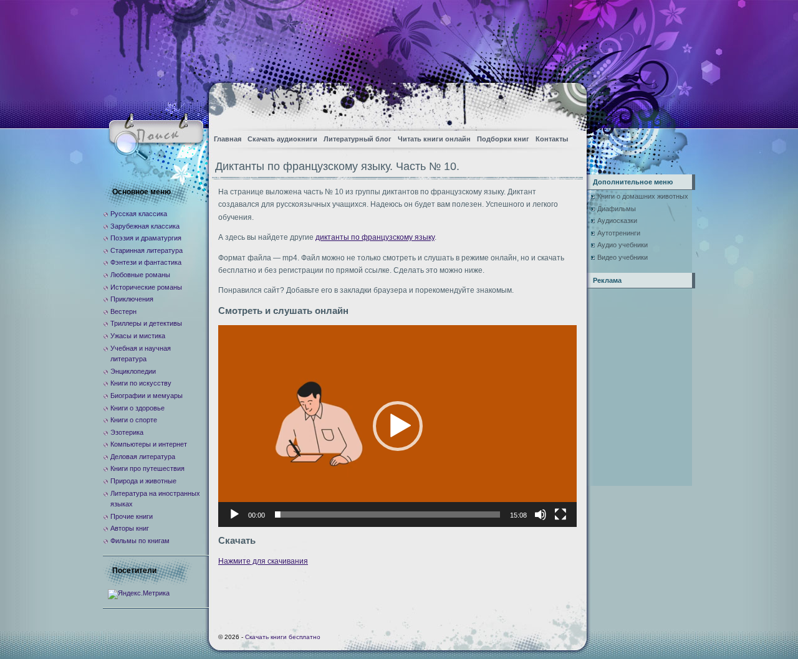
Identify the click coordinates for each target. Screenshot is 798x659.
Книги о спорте (133, 420)
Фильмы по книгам (140, 540)
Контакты (552, 139)
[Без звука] (540, 514)
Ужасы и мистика (137, 335)
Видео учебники (622, 257)
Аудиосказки (617, 220)
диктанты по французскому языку (375, 237)
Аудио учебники (622, 245)
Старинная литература (146, 250)
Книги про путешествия (147, 468)
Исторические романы (146, 287)
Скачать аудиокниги (282, 139)
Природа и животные (143, 481)
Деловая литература (142, 456)
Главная (227, 139)
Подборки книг (503, 139)
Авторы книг (129, 528)
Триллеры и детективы (146, 323)
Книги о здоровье (137, 408)
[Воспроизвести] (234, 514)
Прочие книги (131, 516)
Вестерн (123, 311)
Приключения (131, 299)
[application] (397, 425)
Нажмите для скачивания (263, 561)
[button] (398, 426)
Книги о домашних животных (642, 196)
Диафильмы (616, 208)
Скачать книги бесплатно (282, 636)
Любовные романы (140, 274)
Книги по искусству (140, 383)
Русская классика (138, 213)
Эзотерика (126, 432)
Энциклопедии (133, 371)
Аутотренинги (618, 233)
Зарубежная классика (145, 226)
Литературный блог (358, 139)
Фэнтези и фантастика (145, 262)
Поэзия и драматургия (145, 238)
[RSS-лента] (566, 103)
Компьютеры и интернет (148, 444)
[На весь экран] (560, 514)
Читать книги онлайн (434, 139)
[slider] (387, 514)
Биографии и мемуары (146, 395)
